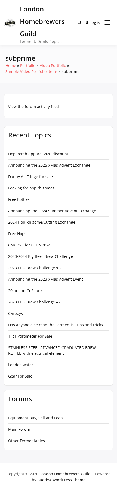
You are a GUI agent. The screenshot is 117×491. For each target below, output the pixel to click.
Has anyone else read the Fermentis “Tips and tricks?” (57, 324)
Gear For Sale (20, 376)
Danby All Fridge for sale (30, 176)
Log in (95, 22)
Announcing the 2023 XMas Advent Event (45, 279)
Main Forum (19, 429)
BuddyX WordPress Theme (61, 479)
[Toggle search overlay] (79, 23)
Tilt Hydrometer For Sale (30, 336)
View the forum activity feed (33, 106)
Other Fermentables (26, 440)
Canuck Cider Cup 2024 (29, 245)
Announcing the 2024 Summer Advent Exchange (52, 210)
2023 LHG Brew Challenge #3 (34, 267)
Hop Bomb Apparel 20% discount (38, 153)
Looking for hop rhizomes (31, 188)
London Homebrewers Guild (42, 21)
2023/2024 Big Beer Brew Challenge (40, 256)
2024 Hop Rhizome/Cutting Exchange (41, 222)
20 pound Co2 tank (25, 290)
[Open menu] (107, 23)
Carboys (15, 313)
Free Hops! (17, 233)
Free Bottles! (19, 199)
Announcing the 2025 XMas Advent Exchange (49, 165)
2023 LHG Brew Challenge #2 (34, 302)
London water (20, 364)
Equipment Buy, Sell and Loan (35, 417)
